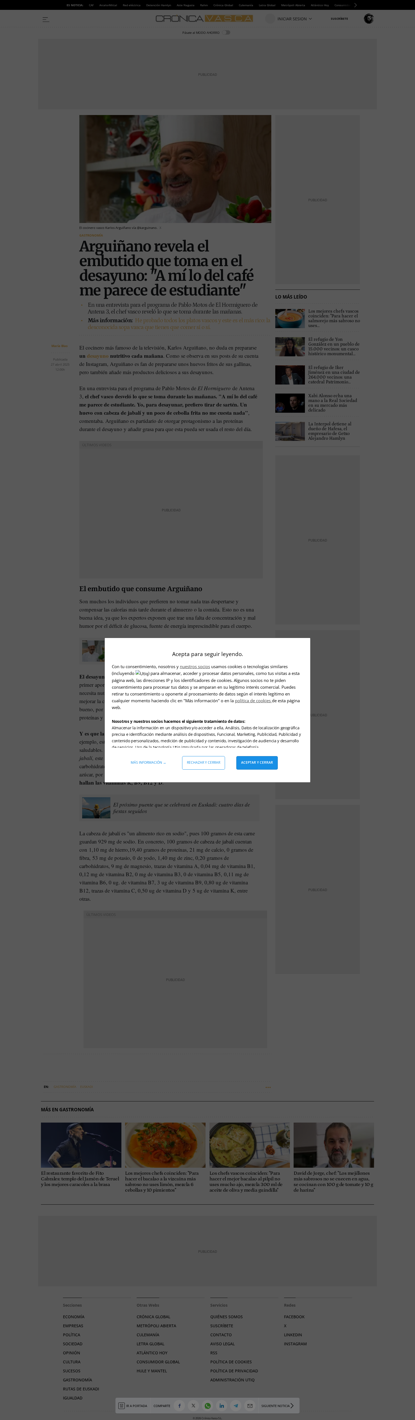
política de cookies (253, 700)
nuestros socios (195, 666)
